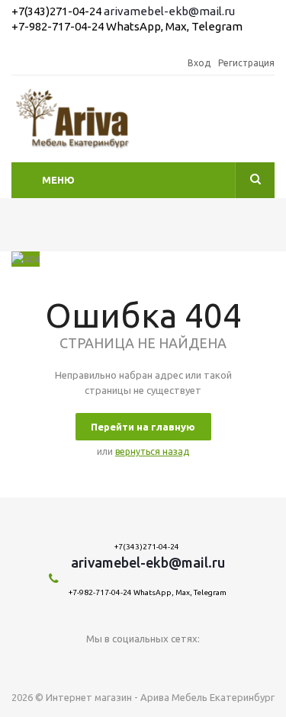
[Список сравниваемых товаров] (265, 123)
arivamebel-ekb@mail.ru (169, 11)
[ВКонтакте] (143, 664)
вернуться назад (152, 451)
